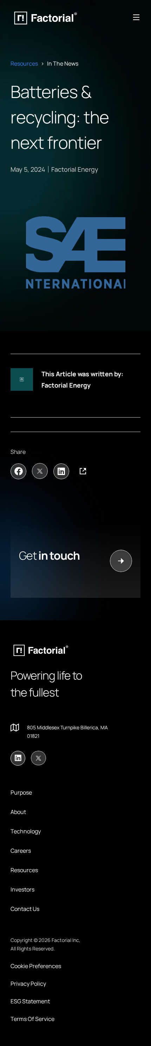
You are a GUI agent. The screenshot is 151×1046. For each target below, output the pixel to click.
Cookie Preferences (36, 966)
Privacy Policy (28, 983)
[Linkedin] (18, 758)
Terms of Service (32, 1019)
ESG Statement (30, 1001)
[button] (18, 471)
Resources (24, 63)
